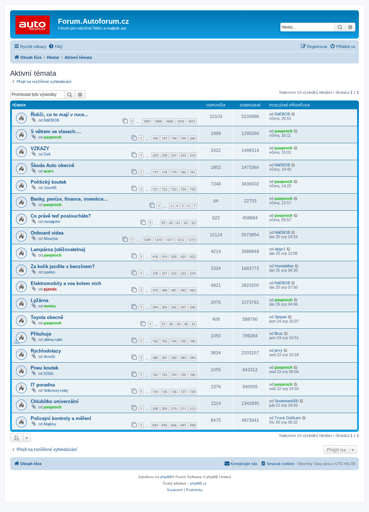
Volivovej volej (56, 390)
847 (183, 425)
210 (174, 408)
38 (171, 324)
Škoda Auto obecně (52, 165)
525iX (48, 373)
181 (192, 172)
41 (193, 324)
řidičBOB (51, 120)
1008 (158, 121)
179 (174, 172)
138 (192, 391)
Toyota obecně (47, 317)
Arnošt (49, 356)
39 (178, 324)
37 (163, 324)
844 (155, 425)
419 (164, 256)
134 (155, 391)
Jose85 (50, 187)
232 (183, 155)
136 (174, 391)
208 (192, 307)
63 (193, 222)
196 (155, 138)
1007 (147, 121)
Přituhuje (41, 334)
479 (155, 290)
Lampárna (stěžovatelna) (58, 249)
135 (164, 391)
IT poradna (43, 385)
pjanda (50, 289)
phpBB (166, 477)
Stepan (281, 317)
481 (174, 290)
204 (155, 307)
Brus (279, 333)
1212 (180, 239)
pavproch (53, 137)
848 (192, 425)
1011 (191, 121)
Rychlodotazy (46, 351)
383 (183, 357)
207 (183, 307)
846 (174, 425)
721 (155, 189)
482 (183, 290)
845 (164, 425)
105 (183, 341)
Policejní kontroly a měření (61, 418)
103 (164, 341)
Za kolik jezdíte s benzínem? (63, 266)
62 (186, 222)
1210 (158, 239)
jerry (279, 350)
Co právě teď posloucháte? (61, 216)
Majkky (50, 424)
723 (174, 189)
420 (174, 256)
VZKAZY (40, 148)
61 (178, 222)
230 (164, 155)
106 (192, 341)
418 (155, 256)
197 (164, 138)
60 (171, 222)
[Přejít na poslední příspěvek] (293, 114)
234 (192, 273)
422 (192, 256)
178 (164, 172)
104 (174, 341)
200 (192, 138)
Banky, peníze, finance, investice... (69, 199)
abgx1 (280, 249)
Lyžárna (39, 300)
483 (192, 290)
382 (174, 357)
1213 (191, 239)
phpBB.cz (198, 483)
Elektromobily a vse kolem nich (66, 283)
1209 (147, 239)
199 (183, 138)
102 (155, 341)
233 (192, 155)
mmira (49, 306)
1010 (180, 121)
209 (164, 408)
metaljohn (52, 221)
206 (174, 307)
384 (192, 357)
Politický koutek (48, 182)
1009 (169, 121)
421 (183, 256)
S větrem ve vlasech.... (56, 131)
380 (155, 357)
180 (183, 172)
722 (164, 189)
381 (164, 357)
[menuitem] (55, 46)
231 (174, 155)
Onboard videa (47, 233)
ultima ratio (53, 339)
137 (183, 391)
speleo (49, 272)
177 (155, 172)
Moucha (51, 238)
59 (163, 222)
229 (155, 155)
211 (183, 408)
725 (192, 189)
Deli (47, 154)
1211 (169, 239)
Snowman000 (286, 401)
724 (183, 189)
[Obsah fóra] (35, 23)
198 (174, 138)
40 (186, 324)
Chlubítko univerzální (55, 401)
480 (164, 290)
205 (164, 307)
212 (192, 408)
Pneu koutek (44, 368)
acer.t (49, 171)
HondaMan (284, 266)
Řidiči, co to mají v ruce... (59, 114)
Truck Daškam (288, 418)
